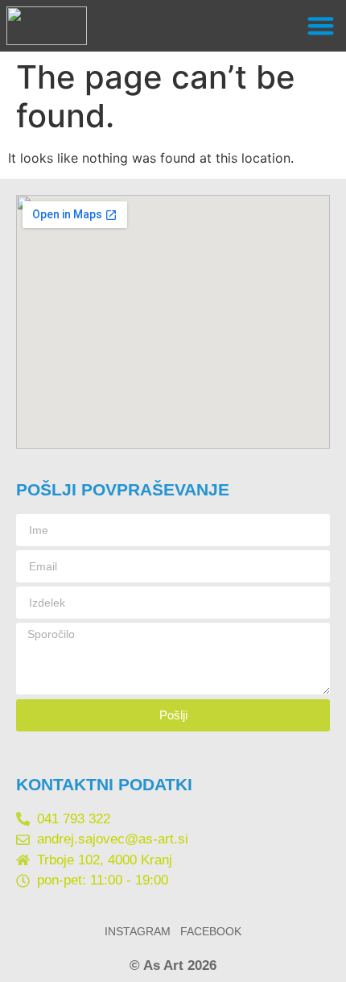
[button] (321, 26)
